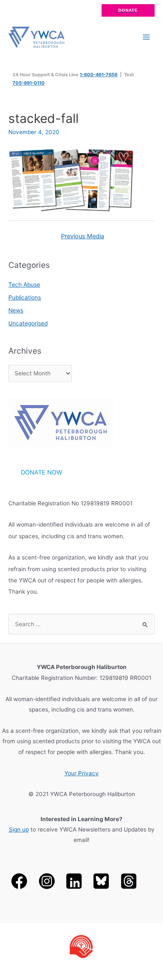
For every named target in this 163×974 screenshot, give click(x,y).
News (15, 310)
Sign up (19, 829)
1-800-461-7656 (98, 74)
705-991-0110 (29, 83)
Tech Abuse (24, 284)
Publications (24, 297)
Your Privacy (81, 773)
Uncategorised (28, 323)
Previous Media (82, 236)
